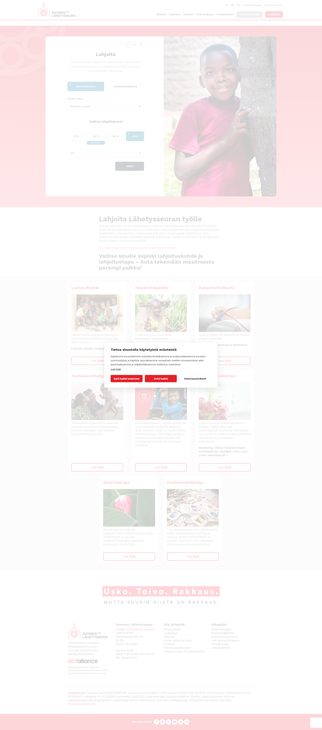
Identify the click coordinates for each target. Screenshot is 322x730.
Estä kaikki (161, 378)
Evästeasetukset (195, 378)
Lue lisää (116, 369)
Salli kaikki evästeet (127, 378)
